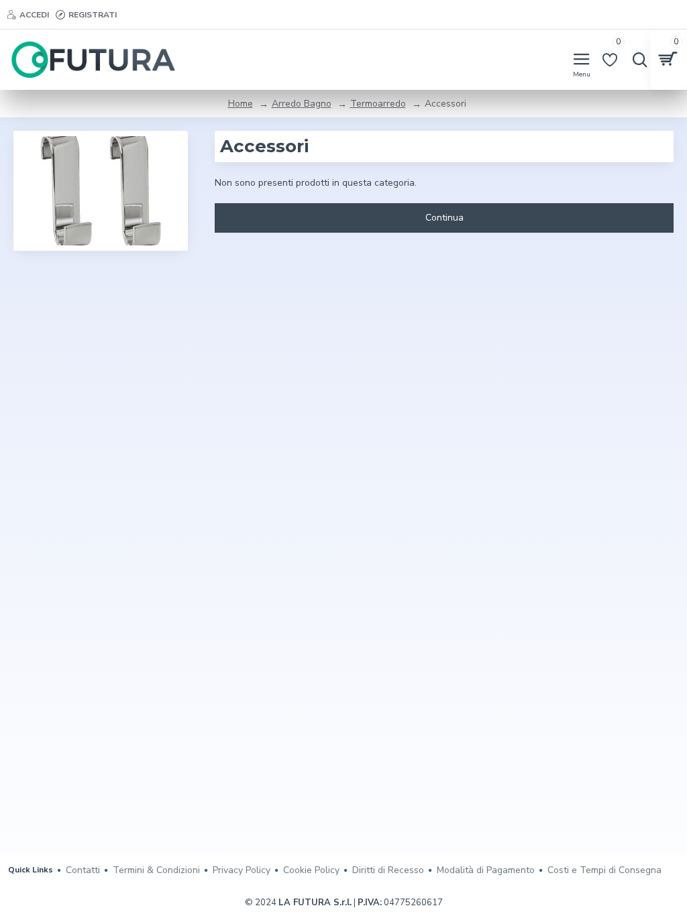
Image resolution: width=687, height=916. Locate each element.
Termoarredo (378, 103)
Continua (444, 217)
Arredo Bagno (301, 103)
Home (240, 103)
